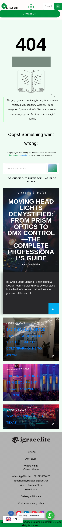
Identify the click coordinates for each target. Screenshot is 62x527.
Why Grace (31, 489)
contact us (24, 155)
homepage (14, 155)
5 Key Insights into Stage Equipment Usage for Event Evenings (31, 382)
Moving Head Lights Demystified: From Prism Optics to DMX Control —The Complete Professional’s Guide (31, 230)
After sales (31, 458)
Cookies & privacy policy (31, 503)
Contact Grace (31, 469)
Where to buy (31, 465)
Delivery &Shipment (31, 496)
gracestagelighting (31, 264)
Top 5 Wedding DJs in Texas (31, 416)
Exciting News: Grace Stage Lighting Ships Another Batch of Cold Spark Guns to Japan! (31, 339)
